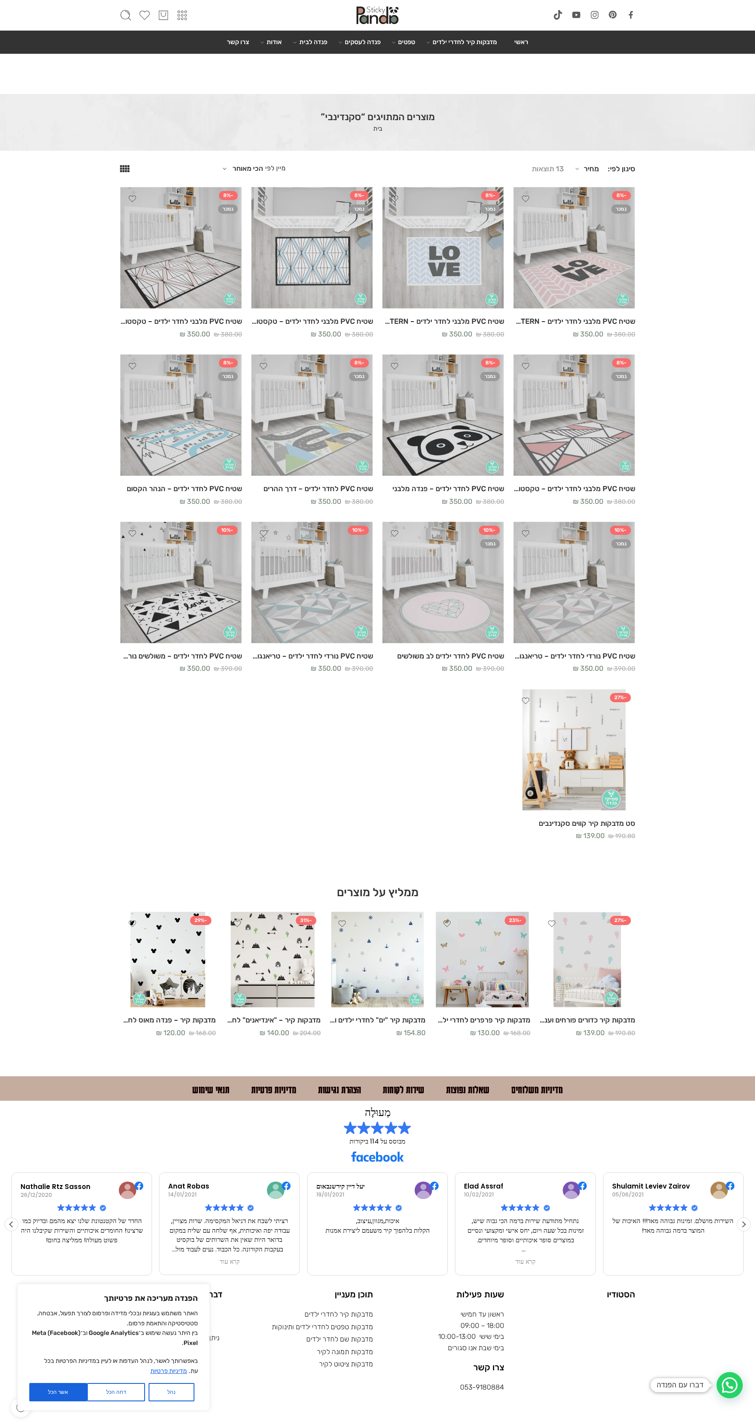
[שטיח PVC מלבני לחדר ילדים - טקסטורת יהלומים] (181, 248)
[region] (113, 1347)
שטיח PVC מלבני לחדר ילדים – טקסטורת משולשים (574, 488)
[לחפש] (126, 15)
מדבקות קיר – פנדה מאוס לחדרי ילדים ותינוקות (168, 1020)
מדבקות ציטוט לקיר (346, 1364)
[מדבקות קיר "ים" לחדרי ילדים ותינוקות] (377, 960)
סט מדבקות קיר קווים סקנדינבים (587, 823)
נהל (171, 1392)
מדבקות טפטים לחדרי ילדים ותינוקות (322, 1327)
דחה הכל (116, 1392)
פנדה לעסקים (363, 42)
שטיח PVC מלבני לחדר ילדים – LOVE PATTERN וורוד (574, 321)
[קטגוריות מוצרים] (182, 15)
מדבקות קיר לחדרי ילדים (465, 42)
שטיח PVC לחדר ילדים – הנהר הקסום (184, 488)
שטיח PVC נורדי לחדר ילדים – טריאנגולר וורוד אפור (574, 656)
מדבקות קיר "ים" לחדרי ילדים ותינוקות (377, 1020)
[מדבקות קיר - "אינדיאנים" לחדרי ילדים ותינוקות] (273, 960)
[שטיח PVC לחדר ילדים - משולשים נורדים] (181, 582)
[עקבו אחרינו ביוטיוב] (576, 15)
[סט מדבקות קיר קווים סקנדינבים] (574, 750)
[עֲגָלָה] (163, 15)
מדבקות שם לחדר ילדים (339, 1339)
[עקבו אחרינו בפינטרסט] (613, 15)
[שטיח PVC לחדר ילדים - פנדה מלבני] (443, 415)
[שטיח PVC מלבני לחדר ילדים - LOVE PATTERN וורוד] (574, 248)
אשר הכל (58, 1392)
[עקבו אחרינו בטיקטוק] (558, 15)
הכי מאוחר (247, 168)
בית (377, 128)
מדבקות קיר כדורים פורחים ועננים (587, 1020)
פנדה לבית (313, 42)
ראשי (521, 42)
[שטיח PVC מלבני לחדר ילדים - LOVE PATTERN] (443, 248)
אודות (274, 42)
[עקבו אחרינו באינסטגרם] (594, 15)
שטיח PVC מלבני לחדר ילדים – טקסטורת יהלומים (181, 321)
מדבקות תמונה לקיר (345, 1352)
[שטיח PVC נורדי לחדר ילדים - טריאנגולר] (312, 582)
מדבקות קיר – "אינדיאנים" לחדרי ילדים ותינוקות (273, 1020)
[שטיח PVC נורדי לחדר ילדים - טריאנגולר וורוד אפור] (574, 582)
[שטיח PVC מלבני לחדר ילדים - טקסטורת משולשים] (574, 415)
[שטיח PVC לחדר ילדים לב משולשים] (443, 582)
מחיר (591, 168)
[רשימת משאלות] (525, 198)
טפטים (406, 42)
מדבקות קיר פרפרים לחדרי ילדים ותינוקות (482, 1020)
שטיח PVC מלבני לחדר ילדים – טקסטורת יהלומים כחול (312, 321)
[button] (743, 1224)
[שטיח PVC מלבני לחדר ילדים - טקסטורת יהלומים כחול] (312, 248)
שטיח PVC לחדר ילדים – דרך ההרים (318, 488)
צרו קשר (238, 42)
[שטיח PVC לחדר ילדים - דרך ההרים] (312, 415)
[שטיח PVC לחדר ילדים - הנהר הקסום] (181, 415)
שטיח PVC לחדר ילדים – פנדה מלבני (448, 488)
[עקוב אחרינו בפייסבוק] (631, 14)
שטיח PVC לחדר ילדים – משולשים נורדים (181, 656)
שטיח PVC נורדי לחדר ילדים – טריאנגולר (312, 656)
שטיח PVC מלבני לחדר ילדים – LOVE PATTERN (443, 321)
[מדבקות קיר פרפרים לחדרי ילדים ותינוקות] (482, 960)
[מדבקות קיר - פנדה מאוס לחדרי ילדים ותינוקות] (168, 960)
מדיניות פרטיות (168, 1371)
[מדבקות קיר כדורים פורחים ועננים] (587, 960)
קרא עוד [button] (230, 1262)
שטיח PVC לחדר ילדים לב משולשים (450, 656)
